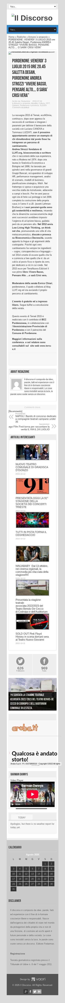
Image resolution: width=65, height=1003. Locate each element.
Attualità (34, 103)
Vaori (38, 979)
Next (53, 694)
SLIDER (43, 105)
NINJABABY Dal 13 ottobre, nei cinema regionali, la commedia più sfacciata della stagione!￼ (32, 570)
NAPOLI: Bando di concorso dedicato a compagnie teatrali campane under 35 (35, 418)
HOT (48, 103)
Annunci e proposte (38, 37)
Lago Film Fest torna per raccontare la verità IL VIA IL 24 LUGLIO (28, 427)
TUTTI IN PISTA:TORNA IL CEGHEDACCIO (31, 533)
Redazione (25, 101)
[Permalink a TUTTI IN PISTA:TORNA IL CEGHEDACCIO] (32, 527)
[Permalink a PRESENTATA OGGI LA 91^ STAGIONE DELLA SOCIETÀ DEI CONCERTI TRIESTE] (32, 493)
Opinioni (15, 105)
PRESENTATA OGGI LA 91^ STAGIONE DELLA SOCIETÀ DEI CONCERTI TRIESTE (32, 502)
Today (22, 817)
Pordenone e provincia (29, 105)
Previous (12, 694)
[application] (32, 794)
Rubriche (21, 37)
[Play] (12, 804)
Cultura (42, 103)
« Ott (12, 893)
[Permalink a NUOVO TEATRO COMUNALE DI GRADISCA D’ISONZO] (32, 459)
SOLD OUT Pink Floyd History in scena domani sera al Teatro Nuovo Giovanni (32, 636)
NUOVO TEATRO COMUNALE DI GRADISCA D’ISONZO (32, 467)
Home (11, 37)
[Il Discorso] (32, 18)
